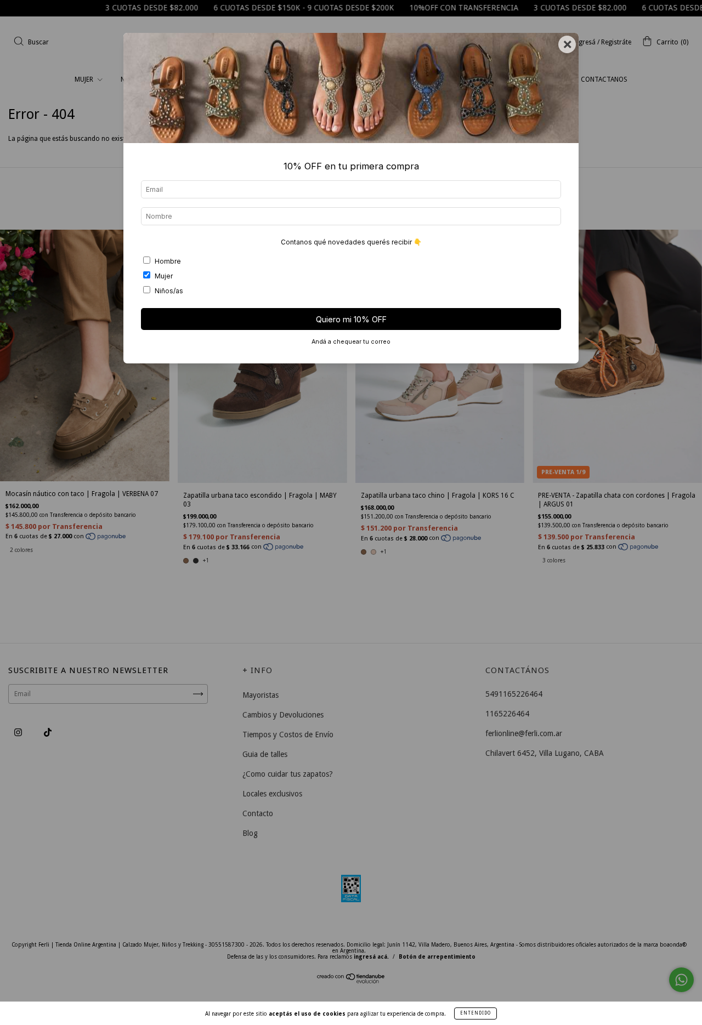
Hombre (168, 261)
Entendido (475, 1013)
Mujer (164, 276)
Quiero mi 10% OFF (351, 319)
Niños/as (169, 291)
